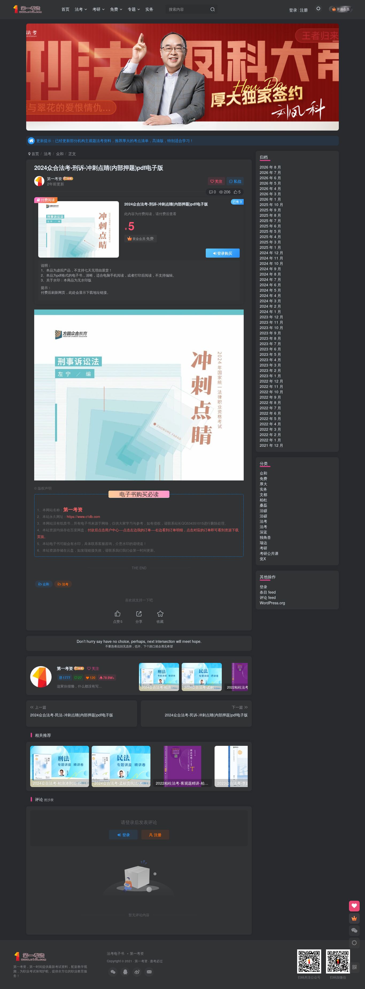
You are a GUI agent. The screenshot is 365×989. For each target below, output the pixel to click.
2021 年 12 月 (271, 445)
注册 (304, 10)
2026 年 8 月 (270, 167)
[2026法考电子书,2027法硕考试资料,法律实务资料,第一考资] (30, 956)
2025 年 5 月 (270, 231)
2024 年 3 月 (270, 300)
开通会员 (343, 9)
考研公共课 (269, 553)
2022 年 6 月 (270, 413)
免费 (263, 478)
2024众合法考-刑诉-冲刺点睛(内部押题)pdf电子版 (98, 167)
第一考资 (54, 178)
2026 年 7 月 (270, 172)
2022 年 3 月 (270, 429)
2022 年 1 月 (270, 439)
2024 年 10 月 (271, 263)
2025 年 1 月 (270, 247)
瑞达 (263, 542)
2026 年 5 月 (270, 183)
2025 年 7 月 (270, 220)
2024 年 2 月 (270, 306)
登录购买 (224, 253)
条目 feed (268, 592)
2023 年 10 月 (271, 327)
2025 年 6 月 (270, 225)
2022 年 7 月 (270, 407)
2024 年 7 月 (270, 279)
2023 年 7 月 (270, 343)
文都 (263, 494)
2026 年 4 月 (270, 188)
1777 (66, 677)
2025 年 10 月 (271, 204)
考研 (263, 548)
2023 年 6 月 (270, 349)
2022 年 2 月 (270, 434)
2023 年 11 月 (271, 322)
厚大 (263, 483)
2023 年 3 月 (270, 365)
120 (92, 677)
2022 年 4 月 (270, 423)
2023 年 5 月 (270, 354)
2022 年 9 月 (270, 397)
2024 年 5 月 (270, 290)
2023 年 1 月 (270, 375)
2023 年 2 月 (270, 370)
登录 (293, 10)
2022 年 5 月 (270, 418)
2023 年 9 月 (270, 332)
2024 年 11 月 (271, 258)
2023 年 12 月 (271, 316)
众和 (60, 153)
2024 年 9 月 (270, 268)
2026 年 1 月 (270, 199)
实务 (263, 489)
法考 (47, 153)
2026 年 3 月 (270, 193)
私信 (237, 181)
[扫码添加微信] (354, 930)
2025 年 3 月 (270, 242)
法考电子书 (115, 953)
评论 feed (268, 597)
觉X (263, 558)
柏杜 (263, 499)
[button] (26, 75)
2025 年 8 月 (270, 215)
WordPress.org (272, 602)
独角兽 (265, 537)
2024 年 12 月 (271, 252)
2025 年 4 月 (270, 236)
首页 (34, 153)
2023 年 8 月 (270, 338)
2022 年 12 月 (271, 381)
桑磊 (263, 505)
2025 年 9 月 (270, 209)
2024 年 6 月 (270, 284)
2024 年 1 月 (270, 311)
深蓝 (263, 531)
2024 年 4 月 (270, 295)
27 (80, 677)
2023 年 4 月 (270, 359)
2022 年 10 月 (271, 391)
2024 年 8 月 (270, 274)
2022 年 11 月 (271, 386)
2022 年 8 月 (270, 402)
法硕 (263, 510)
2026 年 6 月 (270, 177)
